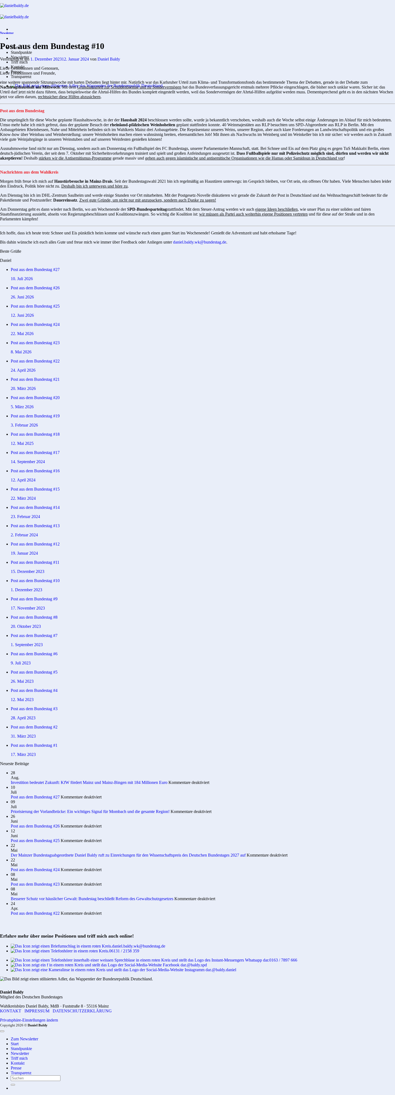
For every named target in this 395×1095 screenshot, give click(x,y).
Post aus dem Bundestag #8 (34, 617)
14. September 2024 (28, 461)
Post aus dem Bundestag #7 (34, 635)
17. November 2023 (28, 608)
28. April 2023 (23, 718)
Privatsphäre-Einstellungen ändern (29, 1020)
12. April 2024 (23, 480)
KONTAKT (10, 1011)
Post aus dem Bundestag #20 (35, 397)
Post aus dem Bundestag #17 (35, 452)
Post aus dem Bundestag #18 (35, 434)
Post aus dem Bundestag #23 (35, 342)
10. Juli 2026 (22, 278)
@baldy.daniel (224, 969)
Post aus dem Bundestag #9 (34, 599)
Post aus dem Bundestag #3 (34, 708)
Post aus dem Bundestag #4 (34, 690)
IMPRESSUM (36, 1011)
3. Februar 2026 (24, 425)
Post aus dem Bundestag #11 (35, 562)
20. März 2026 (23, 388)
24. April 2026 (23, 370)
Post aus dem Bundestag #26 (35, 288)
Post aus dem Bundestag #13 (35, 525)
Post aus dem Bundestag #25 (35, 306)
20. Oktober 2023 (26, 626)
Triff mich (19, 62)
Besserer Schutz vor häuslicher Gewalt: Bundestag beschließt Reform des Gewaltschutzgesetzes (92, 898)
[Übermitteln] (13, 1085)
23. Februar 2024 (25, 516)
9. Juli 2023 (21, 663)
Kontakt (17, 1063)
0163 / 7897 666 (283, 960)
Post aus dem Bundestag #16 (35, 471)
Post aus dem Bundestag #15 (35, 489)
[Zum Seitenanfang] (2, 1031)
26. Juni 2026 (22, 297)
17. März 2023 (23, 754)
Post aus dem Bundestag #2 (34, 727)
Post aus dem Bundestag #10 (35, 580)
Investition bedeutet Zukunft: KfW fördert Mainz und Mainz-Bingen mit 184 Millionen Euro (89, 782)
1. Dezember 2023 (26, 589)
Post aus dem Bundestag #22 (35, 361)
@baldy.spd (197, 965)
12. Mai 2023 (22, 699)
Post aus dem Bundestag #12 (35, 544)
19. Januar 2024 (24, 553)
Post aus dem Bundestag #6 (34, 654)
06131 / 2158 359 (124, 951)
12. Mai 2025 (22, 443)
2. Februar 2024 (24, 535)
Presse (16, 1068)
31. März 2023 (23, 736)
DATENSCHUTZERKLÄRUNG (82, 1011)
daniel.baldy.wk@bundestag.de (199, 242)
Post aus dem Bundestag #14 (35, 507)
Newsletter (7, 32)
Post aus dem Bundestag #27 (35, 269)
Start (15, 1043)
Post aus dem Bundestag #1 (34, 745)
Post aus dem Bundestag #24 (35, 324)
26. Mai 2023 (22, 681)
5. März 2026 (22, 406)
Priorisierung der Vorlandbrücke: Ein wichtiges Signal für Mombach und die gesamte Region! (90, 811)
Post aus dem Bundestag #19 (35, 416)
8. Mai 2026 (21, 352)
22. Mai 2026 (22, 333)
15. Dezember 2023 (27, 571)
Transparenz (21, 76)
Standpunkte (21, 52)
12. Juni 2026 (22, 315)
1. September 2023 (27, 644)
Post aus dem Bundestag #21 (35, 379)
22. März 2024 (23, 498)
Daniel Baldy (109, 59)
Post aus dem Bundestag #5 (34, 672)
